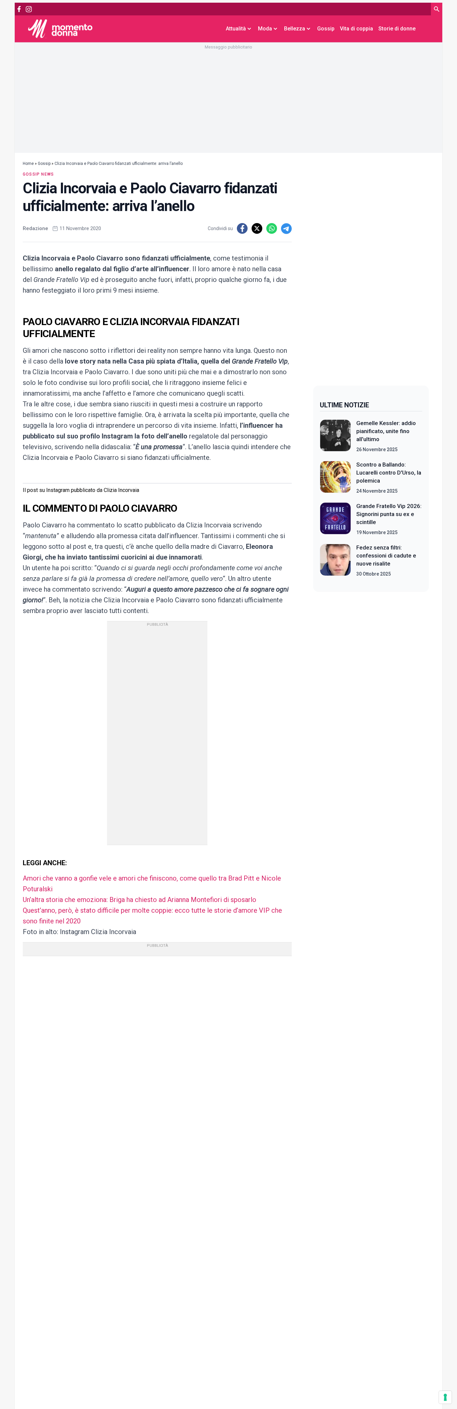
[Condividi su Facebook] (242, 228)
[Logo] (60, 28)
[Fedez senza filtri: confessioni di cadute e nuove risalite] (335, 560)
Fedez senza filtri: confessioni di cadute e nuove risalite (386, 555)
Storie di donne (397, 28)
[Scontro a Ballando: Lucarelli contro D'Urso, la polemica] (335, 477)
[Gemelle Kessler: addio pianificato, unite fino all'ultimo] (335, 436)
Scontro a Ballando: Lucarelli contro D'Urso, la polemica (388, 472)
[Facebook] (19, 9)
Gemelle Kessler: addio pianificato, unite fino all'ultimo (386, 431)
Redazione (35, 228)
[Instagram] (28, 9)
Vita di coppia (356, 28)
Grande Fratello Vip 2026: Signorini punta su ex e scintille (389, 514)
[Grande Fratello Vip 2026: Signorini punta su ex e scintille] (335, 519)
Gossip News (38, 174)
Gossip (326, 28)
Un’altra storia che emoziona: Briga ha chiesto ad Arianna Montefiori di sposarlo (139, 900)
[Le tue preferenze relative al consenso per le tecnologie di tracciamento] (445, 1397)
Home (28, 163)
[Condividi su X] (257, 228)
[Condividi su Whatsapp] (271, 228)
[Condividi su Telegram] (286, 228)
